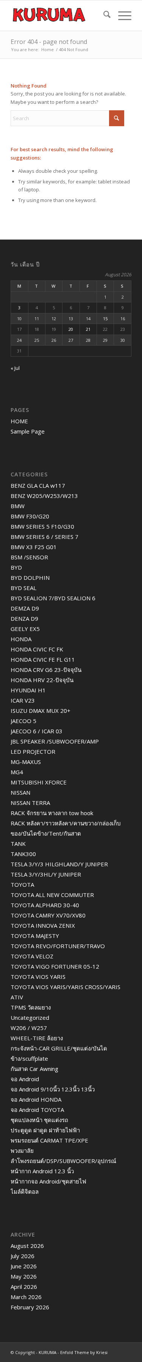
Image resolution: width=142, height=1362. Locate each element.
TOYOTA (22, 884)
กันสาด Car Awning (34, 1068)
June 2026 (24, 1266)
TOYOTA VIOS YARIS (38, 976)
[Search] (103, 15)
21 (88, 329)
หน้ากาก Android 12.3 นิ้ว (42, 1171)
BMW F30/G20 (30, 516)
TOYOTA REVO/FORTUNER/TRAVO (58, 946)
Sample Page (28, 431)
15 (105, 318)
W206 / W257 (29, 1028)
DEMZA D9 (25, 608)
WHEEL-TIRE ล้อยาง (37, 1038)
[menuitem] (103, 15)
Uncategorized (30, 1017)
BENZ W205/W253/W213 (44, 495)
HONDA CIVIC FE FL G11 (43, 659)
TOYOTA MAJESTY (35, 935)
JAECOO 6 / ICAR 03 (36, 731)
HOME (19, 421)
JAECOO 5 (23, 721)
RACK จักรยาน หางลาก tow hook (52, 813)
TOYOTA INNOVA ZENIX (43, 925)
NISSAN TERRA (30, 802)
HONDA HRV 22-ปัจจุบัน (42, 680)
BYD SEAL (23, 588)
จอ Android (25, 1079)
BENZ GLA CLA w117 (38, 485)
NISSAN (20, 792)
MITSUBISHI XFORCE (39, 782)
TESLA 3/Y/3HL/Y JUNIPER (46, 874)
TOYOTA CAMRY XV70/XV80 (48, 915)
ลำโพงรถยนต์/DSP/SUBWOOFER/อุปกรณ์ (63, 1161)
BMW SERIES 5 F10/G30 (42, 526)
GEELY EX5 (25, 628)
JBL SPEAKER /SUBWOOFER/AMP (55, 741)
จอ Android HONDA (36, 1099)
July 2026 (22, 1256)
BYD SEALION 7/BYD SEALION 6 (53, 598)
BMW (18, 506)
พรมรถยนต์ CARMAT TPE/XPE (49, 1140)
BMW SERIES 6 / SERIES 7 (44, 536)
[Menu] (121, 15)
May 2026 (24, 1276)
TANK (18, 843)
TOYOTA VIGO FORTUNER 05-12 (55, 966)
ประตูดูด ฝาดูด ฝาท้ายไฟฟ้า (45, 1130)
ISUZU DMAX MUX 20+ (40, 710)
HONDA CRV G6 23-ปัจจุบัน (46, 669)
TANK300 (23, 854)
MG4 (17, 772)
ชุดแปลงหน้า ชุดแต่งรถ (39, 1120)
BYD (16, 567)
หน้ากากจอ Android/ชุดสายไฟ (48, 1181)
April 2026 (24, 1286)
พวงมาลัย (22, 1150)
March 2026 (26, 1297)
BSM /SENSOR (29, 557)
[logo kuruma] (59, 15)
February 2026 (30, 1307)
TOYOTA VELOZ (32, 956)
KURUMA (47, 1352)
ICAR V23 (23, 700)
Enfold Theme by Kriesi (84, 1352)
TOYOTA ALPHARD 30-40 (45, 905)
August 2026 (27, 1245)
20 (71, 329)
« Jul (15, 368)
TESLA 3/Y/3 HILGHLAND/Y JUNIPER (59, 864)
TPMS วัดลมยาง (31, 1007)
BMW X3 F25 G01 (34, 547)
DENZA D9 (24, 618)
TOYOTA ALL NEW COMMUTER (52, 895)
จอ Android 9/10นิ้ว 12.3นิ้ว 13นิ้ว (53, 1089)
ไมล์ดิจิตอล (25, 1191)
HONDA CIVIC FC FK (37, 649)
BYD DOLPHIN (30, 577)
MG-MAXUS (26, 762)
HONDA (21, 639)
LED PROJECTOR (33, 751)
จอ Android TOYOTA (37, 1109)
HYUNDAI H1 (28, 690)
